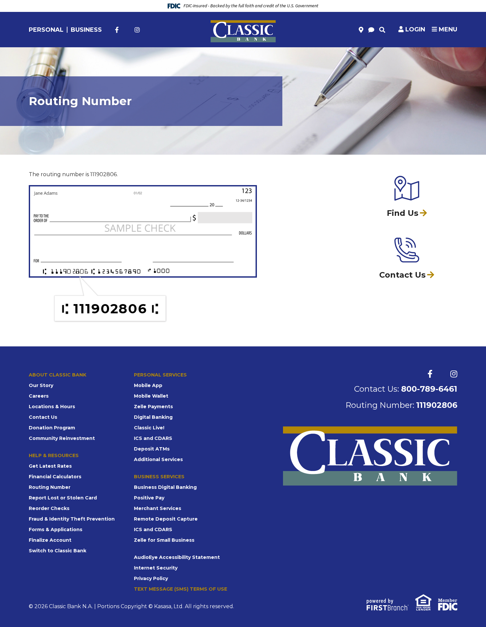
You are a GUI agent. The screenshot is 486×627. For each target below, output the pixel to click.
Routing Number (49, 487)
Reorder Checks (49, 508)
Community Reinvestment (62, 438)
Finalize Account (50, 540)
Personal (46, 29)
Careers (39, 396)
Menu (447, 29)
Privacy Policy (151, 578)
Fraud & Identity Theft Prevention (72, 519)
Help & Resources (54, 455)
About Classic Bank (57, 375)
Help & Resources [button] (427, 57)
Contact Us (43, 417)
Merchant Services (157, 508)
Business (86, 29)
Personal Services (160, 375)
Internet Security (156, 568)
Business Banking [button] (292, 57)
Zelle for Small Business (164, 540)
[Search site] (382, 30)
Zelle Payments (153, 407)
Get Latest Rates (50, 466)
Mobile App (148, 385)
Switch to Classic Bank (57, 551)
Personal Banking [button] (60, 57)
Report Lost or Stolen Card (63, 498)
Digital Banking (153, 417)
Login (415, 29)
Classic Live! (149, 428)
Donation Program (52, 428)
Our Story (41, 385)
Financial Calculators (55, 477)
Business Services (159, 477)
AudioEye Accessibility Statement (177, 557)
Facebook (117, 30)
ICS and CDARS (153, 438)
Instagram (137, 30)
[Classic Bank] (243, 31)
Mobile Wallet (151, 396)
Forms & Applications (55, 529)
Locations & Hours (52, 407)
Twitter (127, 30)
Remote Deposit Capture (166, 519)
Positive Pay (149, 498)
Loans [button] (177, 57)
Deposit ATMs (152, 449)
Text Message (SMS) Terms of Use (180, 589)
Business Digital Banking (165, 487)
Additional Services (158, 459)
